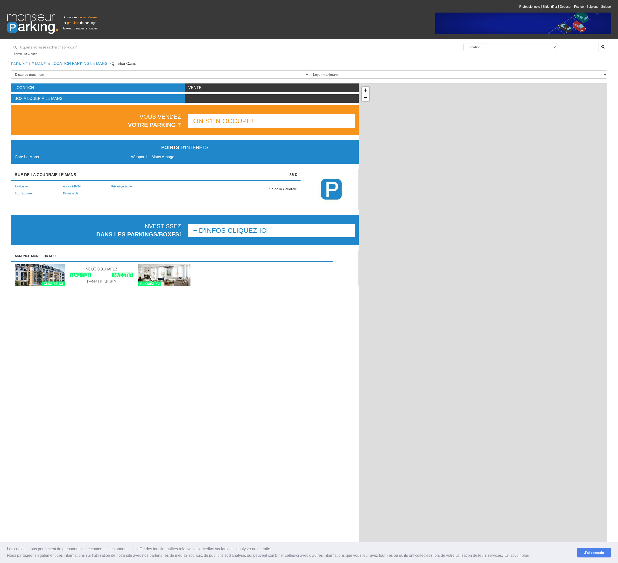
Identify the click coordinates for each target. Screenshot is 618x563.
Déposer (565, 6)
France (579, 6)
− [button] (365, 97)
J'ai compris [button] (594, 553)
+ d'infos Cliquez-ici (230, 230)
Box (38, 98)
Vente (195, 88)
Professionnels (529, 6)
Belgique (592, 6)
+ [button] (365, 90)
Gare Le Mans (27, 157)
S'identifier (550, 6)
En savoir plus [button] (517, 555)
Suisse (606, 6)
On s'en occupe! (223, 121)
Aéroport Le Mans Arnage (152, 157)
